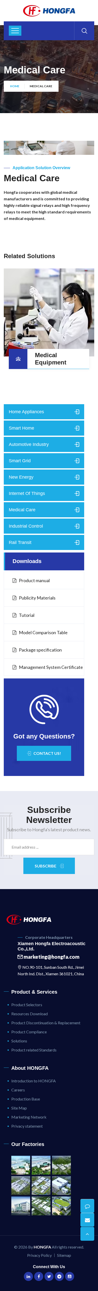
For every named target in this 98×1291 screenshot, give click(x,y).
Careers (18, 1089)
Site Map (19, 1107)
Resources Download (29, 1013)
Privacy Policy (39, 1255)
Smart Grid (20, 460)
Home (14, 86)
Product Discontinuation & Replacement (45, 1022)
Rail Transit (20, 542)
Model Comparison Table (43, 632)
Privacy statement (27, 1126)
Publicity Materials (37, 598)
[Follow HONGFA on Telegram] (59, 1276)
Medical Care (22, 509)
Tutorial (26, 615)
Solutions (19, 1040)
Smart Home (21, 428)
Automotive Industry (29, 444)
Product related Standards (34, 1049)
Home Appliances (26, 411)
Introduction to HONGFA (33, 1080)
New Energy (21, 477)
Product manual (34, 580)
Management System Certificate (51, 667)
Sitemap (64, 1255)
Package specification (40, 650)
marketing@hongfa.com (51, 957)
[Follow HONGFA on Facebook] (38, 1276)
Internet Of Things (27, 493)
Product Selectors (26, 1004)
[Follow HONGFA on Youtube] (69, 1276)
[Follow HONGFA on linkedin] (28, 1276)
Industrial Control (26, 526)
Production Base (25, 1098)
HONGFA (42, 1246)
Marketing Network (28, 1117)
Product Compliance (29, 1031)
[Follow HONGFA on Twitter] (49, 1276)
